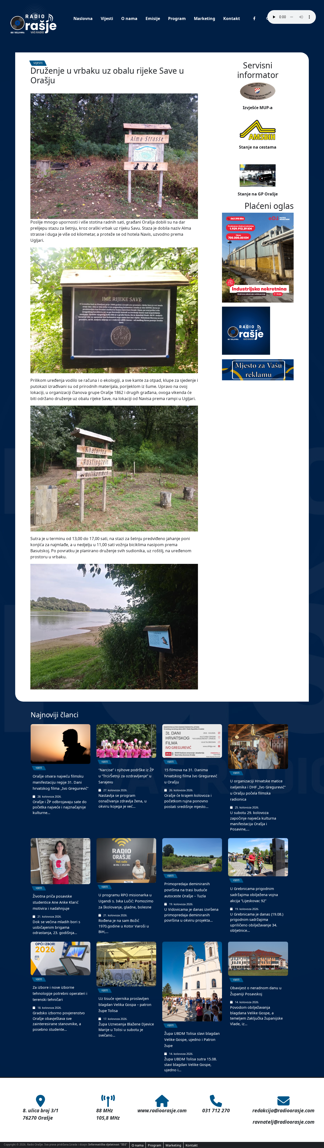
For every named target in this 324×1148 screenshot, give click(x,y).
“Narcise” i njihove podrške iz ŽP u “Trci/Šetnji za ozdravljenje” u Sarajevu (126, 775)
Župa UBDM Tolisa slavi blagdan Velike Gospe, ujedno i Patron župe (192, 1039)
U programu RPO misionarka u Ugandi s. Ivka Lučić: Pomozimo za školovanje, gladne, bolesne (125, 901)
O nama (129, 18)
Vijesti (107, 18)
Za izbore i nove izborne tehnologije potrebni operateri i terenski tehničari (60, 993)
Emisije (153, 18)
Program (177, 18)
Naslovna (83, 18)
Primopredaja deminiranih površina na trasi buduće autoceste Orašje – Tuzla (187, 889)
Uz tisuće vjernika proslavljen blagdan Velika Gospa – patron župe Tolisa (124, 1004)
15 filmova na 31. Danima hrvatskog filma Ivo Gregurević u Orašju (190, 775)
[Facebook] (254, 18)
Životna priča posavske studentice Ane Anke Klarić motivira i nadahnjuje (55, 902)
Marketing (204, 18)
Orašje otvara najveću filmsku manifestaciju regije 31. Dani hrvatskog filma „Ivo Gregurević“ (60, 782)
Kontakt (231, 18)
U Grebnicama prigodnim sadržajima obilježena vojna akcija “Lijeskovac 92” (254, 894)
